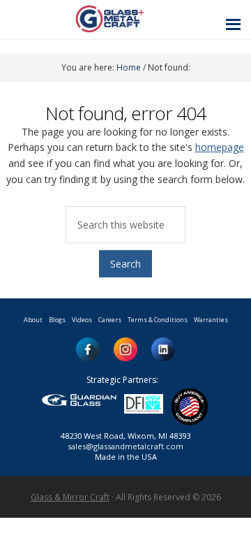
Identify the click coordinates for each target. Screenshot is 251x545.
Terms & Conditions (158, 319)
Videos (82, 319)
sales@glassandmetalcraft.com (125, 446)
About (33, 319)
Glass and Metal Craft (123, 18)
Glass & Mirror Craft (70, 497)
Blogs (57, 319)
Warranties (211, 319)
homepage (219, 147)
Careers (109, 319)
